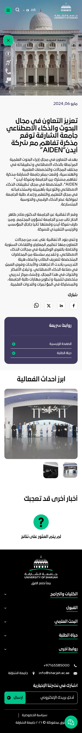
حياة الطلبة (64, 353)
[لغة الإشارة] (8, 62)
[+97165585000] (8, 71)
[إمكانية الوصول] (8, 53)
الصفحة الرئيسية (60, 344)
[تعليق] (8, 80)
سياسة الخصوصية (34, 715)
